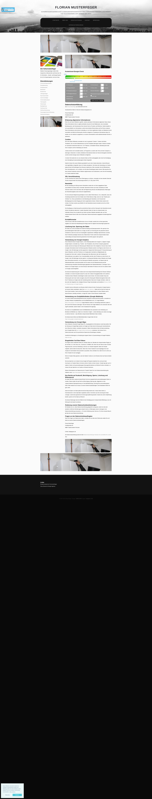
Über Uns (65, 20)
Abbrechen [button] (7, 794)
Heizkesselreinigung (44, 114)
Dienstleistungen (76, 20)
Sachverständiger (44, 97)
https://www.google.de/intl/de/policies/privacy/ (82, 372)
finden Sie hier (68, 337)
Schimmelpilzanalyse (45, 99)
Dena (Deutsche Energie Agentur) (47, 486)
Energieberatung (44, 85)
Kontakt (87, 20)
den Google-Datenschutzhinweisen (84, 330)
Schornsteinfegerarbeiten (45, 83)
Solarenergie (43, 104)
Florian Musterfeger (76, 7)
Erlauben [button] (17, 794)
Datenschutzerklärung (76, 25)
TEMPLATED (79, 498)
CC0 (92, 498)
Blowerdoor (42, 89)
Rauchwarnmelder (44, 95)
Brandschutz (43, 91)
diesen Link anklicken (89, 289)
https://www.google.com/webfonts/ (73, 302)
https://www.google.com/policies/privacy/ (74, 319)
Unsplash (88, 498)
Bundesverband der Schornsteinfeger (48, 484)
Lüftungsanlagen (44, 93)
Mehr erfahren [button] (12, 791)
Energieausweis (43, 87)
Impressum (96, 20)
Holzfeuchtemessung (45, 110)
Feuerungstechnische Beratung (47, 112)
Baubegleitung (43, 106)
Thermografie (43, 102)
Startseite (56, 20)
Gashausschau (43, 108)
